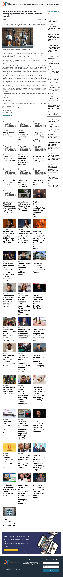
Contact (13, 569)
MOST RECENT (27, 4)
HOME (21, 4)
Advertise (18, 569)
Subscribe (51, 570)
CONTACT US (42, 4)
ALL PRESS (35, 4)
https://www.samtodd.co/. (8, 95)
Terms (4, 569)
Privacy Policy (9, 569)
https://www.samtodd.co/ (13, 107)
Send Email (8, 100)
